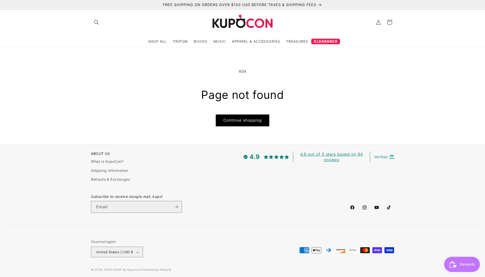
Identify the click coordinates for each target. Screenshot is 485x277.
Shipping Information (109, 170)
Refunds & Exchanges (110, 179)
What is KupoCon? (107, 161)
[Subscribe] (176, 207)
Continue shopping (242, 120)
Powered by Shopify (156, 270)
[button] (96, 22)
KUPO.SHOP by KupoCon (122, 270)
